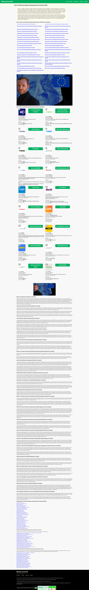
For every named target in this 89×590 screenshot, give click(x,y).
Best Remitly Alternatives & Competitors (22, 553)
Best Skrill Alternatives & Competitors (22, 560)
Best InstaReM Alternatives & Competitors (23, 557)
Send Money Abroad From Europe (22, 517)
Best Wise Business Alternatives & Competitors (23, 554)
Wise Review (22, 535)
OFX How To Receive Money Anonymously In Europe (54, 37)
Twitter (22, 575)
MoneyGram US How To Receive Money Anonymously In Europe (56, 33)
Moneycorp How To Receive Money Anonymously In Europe (56, 41)
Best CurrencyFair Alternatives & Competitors (23, 556)
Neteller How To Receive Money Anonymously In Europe (55, 43)
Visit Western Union (62, 226)
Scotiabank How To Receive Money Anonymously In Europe (28, 37)
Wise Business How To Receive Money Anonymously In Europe (56, 29)
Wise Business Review (25, 534)
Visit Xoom (35, 187)
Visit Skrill (62, 187)
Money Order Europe (20, 504)
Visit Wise (35, 148)
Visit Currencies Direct (36, 266)
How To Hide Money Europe (21, 519)
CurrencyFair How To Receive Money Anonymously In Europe (56, 31)
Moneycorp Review (24, 545)
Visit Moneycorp (63, 245)
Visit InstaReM (35, 168)
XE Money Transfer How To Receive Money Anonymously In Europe (29, 26)
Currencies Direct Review (26, 546)
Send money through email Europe (22, 525)
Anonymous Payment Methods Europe (22, 528)
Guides (81, 1)
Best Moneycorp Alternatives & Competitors (23, 565)
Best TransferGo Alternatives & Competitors (23, 564)
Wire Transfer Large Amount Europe (22, 513)
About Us (18, 575)
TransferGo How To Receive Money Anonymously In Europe (28, 41)
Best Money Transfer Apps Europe (22, 505)
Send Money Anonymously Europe (22, 509)
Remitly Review (23, 533)
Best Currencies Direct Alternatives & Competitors (24, 566)
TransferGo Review (24, 544)
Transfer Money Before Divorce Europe (22, 520)
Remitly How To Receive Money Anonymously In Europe (27, 29)
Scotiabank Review (24, 541)
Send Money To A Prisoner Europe (22, 508)
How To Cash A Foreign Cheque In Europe (23, 507)
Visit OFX (62, 207)
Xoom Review (22, 539)
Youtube (27, 575)
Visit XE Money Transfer (35, 110)
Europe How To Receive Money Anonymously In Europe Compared (56, 24)
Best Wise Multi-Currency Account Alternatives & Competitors (25, 552)
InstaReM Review (23, 537)
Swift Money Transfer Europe (21, 521)
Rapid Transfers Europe (20, 510)
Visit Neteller (63, 265)
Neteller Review (23, 547)
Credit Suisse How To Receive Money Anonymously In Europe (28, 39)
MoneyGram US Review (25, 538)
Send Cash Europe (19, 515)
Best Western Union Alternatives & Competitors (23, 563)
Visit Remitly (35, 129)
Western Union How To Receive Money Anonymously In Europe (56, 39)
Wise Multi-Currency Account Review (29, 532)
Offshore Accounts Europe (20, 518)
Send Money (76, 1)
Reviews (86, 1)
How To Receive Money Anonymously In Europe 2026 (26, 24)
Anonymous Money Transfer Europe (22, 522)
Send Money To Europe (20, 502)
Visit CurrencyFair (62, 148)
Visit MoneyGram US (62, 168)
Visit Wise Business (62, 129)
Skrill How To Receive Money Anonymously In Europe (55, 35)
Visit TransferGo (36, 245)
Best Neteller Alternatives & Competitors (22, 567)
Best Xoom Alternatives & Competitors (22, 559)
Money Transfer (69, 1)
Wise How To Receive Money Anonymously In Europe (27, 31)
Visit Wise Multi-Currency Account (62, 110)
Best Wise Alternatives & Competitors (22, 555)
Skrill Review (22, 540)
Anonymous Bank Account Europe (22, 516)
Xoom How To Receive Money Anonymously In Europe (27, 35)
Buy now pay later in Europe (21, 527)
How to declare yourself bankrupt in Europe (23, 526)
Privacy (31, 575)
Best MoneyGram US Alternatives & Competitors (24, 558)
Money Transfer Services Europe (21, 503)
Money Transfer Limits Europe (21, 506)
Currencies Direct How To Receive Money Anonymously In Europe (29, 43)
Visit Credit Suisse (35, 226)
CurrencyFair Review (24, 536)
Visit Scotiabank (36, 207)
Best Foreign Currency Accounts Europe (22, 514)
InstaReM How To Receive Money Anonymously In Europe (27, 33)
